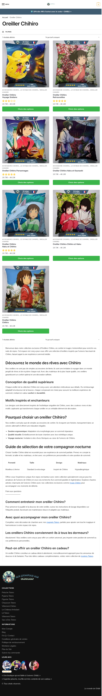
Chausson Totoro (9, 603)
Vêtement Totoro (8, 616)
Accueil (5, 17)
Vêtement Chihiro (9, 606)
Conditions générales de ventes (14, 639)
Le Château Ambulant (10, 610)
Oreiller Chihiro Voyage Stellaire (9, 96)
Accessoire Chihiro (10, 90)
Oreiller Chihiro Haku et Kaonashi (68, 170)
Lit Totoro (5, 613)
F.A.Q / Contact (8, 635)
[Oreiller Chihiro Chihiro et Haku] (76, 213)
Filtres (8, 32)
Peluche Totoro (8, 592)
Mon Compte (7, 629)
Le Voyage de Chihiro (29, 90)
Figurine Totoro (8, 599)
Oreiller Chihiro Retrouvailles (60, 96)
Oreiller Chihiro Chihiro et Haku (67, 244)
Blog (3, 632)
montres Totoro (87, 556)
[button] (9, 101)
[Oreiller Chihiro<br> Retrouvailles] (76, 64)
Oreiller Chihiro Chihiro (9, 321)
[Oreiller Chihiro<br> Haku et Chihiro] (25, 213)
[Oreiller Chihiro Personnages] (25, 139)
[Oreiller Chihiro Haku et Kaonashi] (76, 139)
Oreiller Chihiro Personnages (15, 170)
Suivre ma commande (11, 653)
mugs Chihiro (75, 483)
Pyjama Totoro (8, 596)
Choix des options (26, 109)
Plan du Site (7, 649)
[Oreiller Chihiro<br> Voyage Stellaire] (25, 64)
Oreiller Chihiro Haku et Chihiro (9, 245)
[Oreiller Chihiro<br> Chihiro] (25, 289)
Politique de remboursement (13, 642)
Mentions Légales (9, 646)
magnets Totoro (53, 522)
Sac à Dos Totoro (9, 620)
